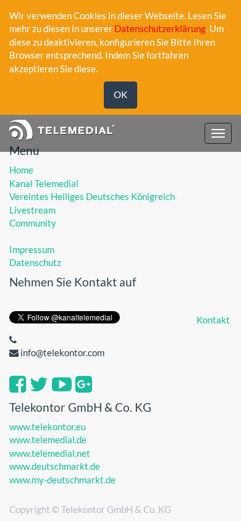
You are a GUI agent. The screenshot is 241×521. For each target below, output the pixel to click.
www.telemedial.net (49, 453)
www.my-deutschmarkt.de (62, 479)
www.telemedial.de (48, 439)
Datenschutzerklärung (160, 28)
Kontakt (213, 319)
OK (120, 94)
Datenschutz (35, 262)
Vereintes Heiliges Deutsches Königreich (92, 196)
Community (32, 222)
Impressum (31, 249)
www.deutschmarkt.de (54, 466)
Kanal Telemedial (43, 183)
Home (21, 169)
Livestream (32, 209)
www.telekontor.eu (47, 426)
